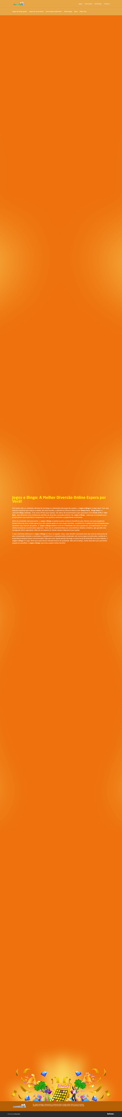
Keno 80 (21, 438)
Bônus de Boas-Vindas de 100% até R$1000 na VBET (44, 574)
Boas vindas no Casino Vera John (30, 777)
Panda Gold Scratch (26, 246)
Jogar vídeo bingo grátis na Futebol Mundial (67, 1037)
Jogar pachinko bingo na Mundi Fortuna (65, 1077)
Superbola (22, 470)
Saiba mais (19, 54)
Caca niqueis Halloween (54, 11)
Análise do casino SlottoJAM (91, 649)
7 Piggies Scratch (25, 278)
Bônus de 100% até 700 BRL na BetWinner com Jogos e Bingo (42, 704)
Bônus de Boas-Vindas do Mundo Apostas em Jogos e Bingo (41, 740)
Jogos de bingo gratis (19, 11)
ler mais (88, 614)
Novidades (98, 4)
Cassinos (107, 4)
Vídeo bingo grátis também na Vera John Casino (68, 873)
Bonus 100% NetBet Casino (60, 996)
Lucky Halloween (25, 150)
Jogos (80, 4)
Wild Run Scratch (25, 342)
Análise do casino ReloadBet (91, 606)
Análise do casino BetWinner (91, 692)
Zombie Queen (24, 118)
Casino (95, 610)
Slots (75, 11)
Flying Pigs (22, 310)
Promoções (88, 4)
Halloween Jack (24, 182)
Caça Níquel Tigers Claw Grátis (61, 914)
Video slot (83, 11)
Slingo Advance (24, 406)
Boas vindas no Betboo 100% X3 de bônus (34, 813)
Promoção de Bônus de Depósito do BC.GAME (35, 668)
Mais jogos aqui (61, 482)
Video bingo (68, 11)
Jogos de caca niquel (36, 11)
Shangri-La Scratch (25, 374)
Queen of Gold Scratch (27, 214)
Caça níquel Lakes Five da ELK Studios (64, 955)
